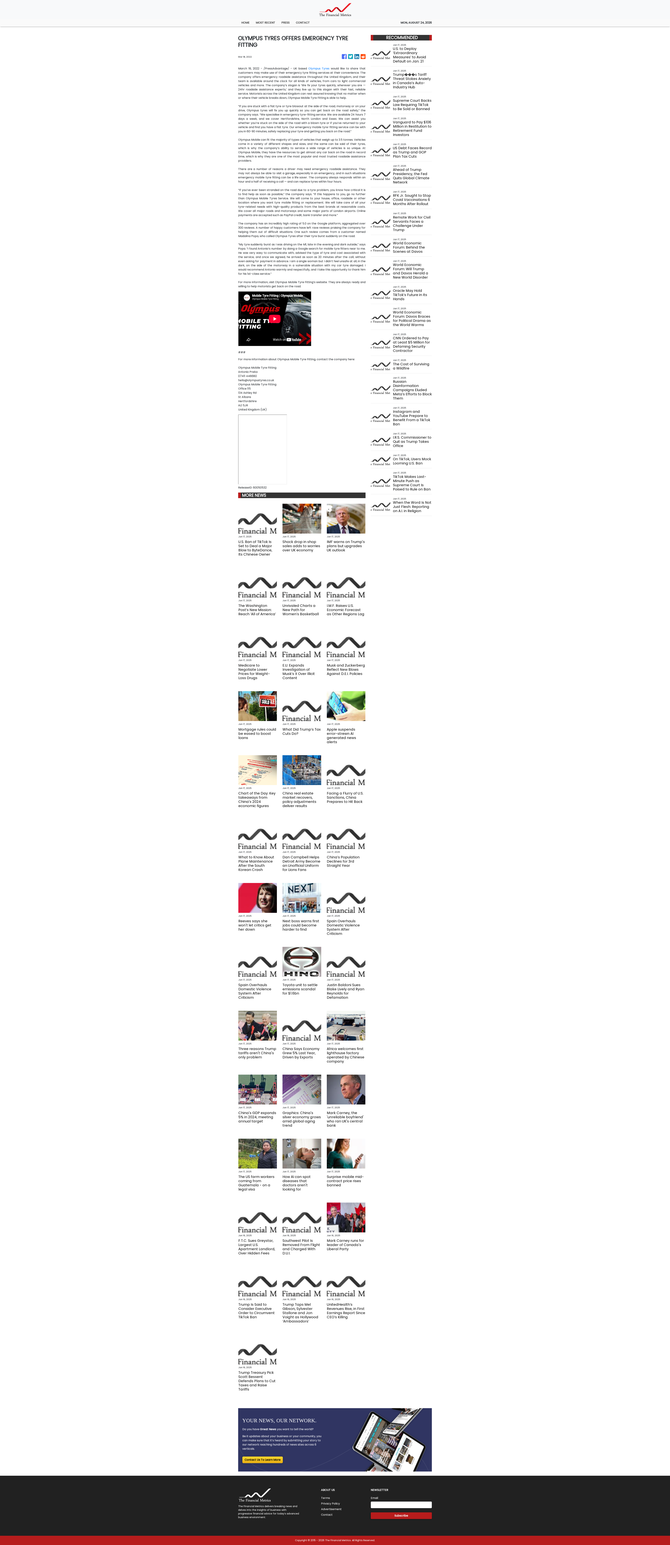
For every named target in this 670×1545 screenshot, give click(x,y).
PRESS (285, 23)
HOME (245, 23)
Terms (325, 1498)
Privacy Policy (330, 1504)
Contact (327, 1515)
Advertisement (331, 1509)
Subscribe (401, 1516)
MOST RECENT (265, 23)
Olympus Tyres (319, 68)
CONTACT (303, 23)
